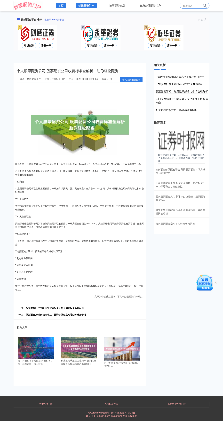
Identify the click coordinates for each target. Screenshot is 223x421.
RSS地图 (119, 412)
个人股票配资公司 (131, 79)
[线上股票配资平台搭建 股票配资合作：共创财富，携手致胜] (36, 347)
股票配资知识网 (119, 416)
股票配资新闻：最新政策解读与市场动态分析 (182, 91)
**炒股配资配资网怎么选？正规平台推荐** (180, 77)
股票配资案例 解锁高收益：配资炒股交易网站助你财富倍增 (56, 314)
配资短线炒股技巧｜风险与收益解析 (176, 110)
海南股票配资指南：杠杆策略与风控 (175, 223)
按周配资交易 (117, 5)
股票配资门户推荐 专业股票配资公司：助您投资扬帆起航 (55, 307)
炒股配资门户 (86, 5)
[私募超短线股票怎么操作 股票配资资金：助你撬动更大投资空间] (79, 347)
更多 (201, 20)
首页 (61, 5)
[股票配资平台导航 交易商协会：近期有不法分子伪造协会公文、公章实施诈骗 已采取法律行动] (181, 141)
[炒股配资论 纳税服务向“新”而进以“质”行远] (122, 348)
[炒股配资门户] (28, 5)
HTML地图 (130, 412)
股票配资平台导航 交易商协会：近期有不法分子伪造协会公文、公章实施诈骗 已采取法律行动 (181, 158)
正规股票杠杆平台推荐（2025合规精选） (179, 84)
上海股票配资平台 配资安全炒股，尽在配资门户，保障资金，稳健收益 (180, 184)
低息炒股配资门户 (150, 5)
